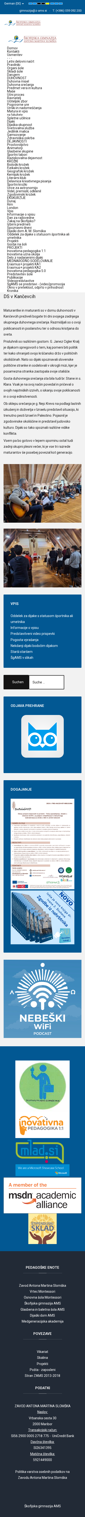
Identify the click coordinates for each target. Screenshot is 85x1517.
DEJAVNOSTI (17, 141)
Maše (11, 91)
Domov (12, 48)
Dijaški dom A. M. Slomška (26, 231)
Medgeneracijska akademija (43, 1321)
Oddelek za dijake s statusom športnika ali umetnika (38, 236)
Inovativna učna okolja (23, 254)
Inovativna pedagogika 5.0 (26, 271)
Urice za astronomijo (22, 188)
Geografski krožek (20, 171)
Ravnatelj (14, 98)
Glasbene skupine (20, 151)
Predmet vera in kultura (24, 88)
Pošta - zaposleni (42, 1370)
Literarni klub (16, 178)
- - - (9, 58)
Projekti (12, 241)
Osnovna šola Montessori (42, 1297)
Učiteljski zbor (17, 101)
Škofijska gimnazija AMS (42, 1303)
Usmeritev (14, 55)
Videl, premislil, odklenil (24, 191)
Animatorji (15, 148)
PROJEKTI (14, 247)
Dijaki (11, 121)
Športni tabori (17, 155)
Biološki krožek (18, 164)
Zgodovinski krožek (21, 194)
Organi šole (15, 68)
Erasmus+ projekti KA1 (24, 264)
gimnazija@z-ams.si (33, 10)
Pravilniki (13, 65)
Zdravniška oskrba (20, 138)
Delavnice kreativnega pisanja (29, 181)
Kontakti (13, 51)
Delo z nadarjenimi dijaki (25, 257)
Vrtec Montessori (42, 1291)
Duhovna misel (18, 81)
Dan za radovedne (20, 218)
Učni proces (15, 95)
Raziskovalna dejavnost (24, 158)
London (12, 208)
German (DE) (13, 3)
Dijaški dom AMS (42, 1315)
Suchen (18, 682)
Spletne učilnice (18, 118)
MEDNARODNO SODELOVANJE (30, 261)
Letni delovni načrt (20, 61)
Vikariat (42, 1352)
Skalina (42, 1358)
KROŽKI (12, 161)
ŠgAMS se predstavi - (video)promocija (36, 284)
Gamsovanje (16, 135)
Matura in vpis (17, 112)
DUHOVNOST (17, 78)
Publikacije (15, 277)
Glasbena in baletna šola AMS (43, 1309)
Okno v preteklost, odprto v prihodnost (35, 287)
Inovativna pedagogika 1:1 (26, 251)
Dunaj (11, 201)
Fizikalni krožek (18, 168)
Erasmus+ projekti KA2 (24, 267)
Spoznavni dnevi (19, 228)
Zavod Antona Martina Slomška (42, 1285)
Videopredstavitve (20, 281)
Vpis (10, 211)
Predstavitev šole (20, 274)
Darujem (13, 75)
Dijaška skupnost (19, 125)
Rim (10, 204)
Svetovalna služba (20, 128)
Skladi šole (15, 71)
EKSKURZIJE (16, 198)
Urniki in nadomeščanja (24, 108)
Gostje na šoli (17, 244)
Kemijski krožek (18, 174)
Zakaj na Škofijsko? (21, 221)
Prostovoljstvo (17, 145)
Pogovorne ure (18, 104)
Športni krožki (17, 184)
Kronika (12, 291)
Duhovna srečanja (20, 85)
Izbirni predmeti (18, 224)
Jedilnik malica (18, 131)
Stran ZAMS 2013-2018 (42, 1376)
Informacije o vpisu (21, 214)
